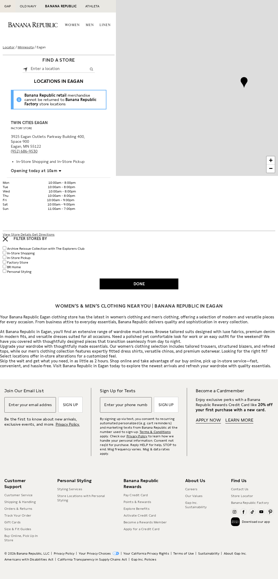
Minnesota (26, 47)
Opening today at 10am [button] (34, 171)
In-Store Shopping (21, 253)
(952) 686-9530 (24, 151)
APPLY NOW (208, 420)
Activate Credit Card (140, 515)
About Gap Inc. (235, 553)
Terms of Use (183, 553)
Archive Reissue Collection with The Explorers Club (45, 249)
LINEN (105, 25)
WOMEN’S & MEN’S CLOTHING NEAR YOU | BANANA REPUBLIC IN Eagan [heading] (139, 306)
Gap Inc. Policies (143, 559)
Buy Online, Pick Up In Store (21, 538)
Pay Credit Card (136, 495)
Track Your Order (17, 515)
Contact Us (240, 489)
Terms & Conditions (155, 432)
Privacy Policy (137, 436)
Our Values (194, 496)
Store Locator (242, 496)
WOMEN (72, 25)
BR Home (14, 267)
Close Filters (5, 239)
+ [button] (271, 160)
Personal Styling (19, 272)
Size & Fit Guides (17, 529)
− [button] (271, 168)
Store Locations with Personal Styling (81, 498)
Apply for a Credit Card (142, 529)
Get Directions (43, 234)
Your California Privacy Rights (146, 553)
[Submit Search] (91, 69)
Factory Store (21, 128)
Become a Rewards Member (145, 522)
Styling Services (69, 489)
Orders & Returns (18, 509)
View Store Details (17, 234)
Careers (191, 489)
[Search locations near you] (25, 68)
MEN (90, 25)
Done (139, 284)
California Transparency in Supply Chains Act (92, 559)
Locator (9, 47)
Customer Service (18, 495)
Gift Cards (12, 522)
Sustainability (209, 553)
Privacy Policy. (68, 424)
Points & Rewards (137, 502)
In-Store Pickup (18, 258)
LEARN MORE (239, 420)
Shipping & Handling (20, 502)
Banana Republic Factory (250, 503)
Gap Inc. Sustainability (196, 505)
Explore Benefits (137, 509)
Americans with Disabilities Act (28, 559)
